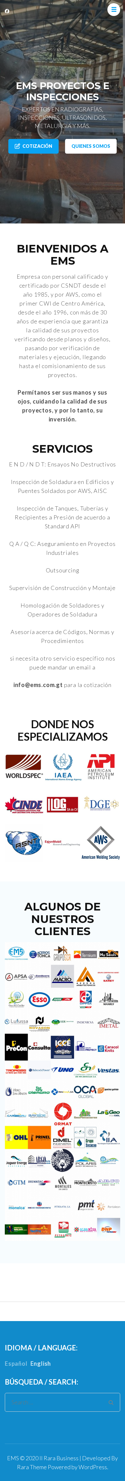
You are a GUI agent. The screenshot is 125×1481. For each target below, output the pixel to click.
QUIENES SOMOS (90, 146)
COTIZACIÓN (37, 146)
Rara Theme (32, 1466)
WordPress (93, 1466)
